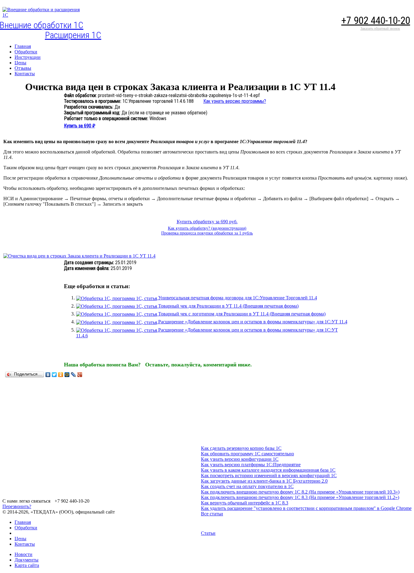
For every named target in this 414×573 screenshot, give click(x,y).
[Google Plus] (80, 375)
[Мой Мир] (67, 375)
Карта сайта (27, 565)
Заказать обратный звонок (380, 28)
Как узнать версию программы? (234, 101)
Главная (23, 522)
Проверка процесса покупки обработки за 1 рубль (207, 233)
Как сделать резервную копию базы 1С (241, 448)
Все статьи (212, 513)
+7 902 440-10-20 (375, 20)
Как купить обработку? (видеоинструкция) (207, 228)
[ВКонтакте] (48, 375)
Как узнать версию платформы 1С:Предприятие (251, 464)
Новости (23, 554)
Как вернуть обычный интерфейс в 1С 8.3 (244, 502)
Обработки (26, 527)
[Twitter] (54, 375)
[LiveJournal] (73, 375)
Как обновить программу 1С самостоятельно (247, 453)
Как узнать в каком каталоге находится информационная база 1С (268, 470)
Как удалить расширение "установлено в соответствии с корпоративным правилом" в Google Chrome (306, 508)
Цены (20, 538)
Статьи (208, 533)
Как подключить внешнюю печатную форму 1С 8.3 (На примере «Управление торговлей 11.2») (300, 497)
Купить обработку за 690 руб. (207, 221)
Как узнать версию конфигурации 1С (240, 459)
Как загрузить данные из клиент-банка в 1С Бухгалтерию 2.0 (264, 481)
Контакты (25, 544)
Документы (26, 559)
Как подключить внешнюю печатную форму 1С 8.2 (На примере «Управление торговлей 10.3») (300, 491)
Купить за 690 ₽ (79, 126)
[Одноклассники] (61, 375)
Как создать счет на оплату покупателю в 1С (247, 486)
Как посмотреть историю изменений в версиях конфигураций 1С (269, 475)
